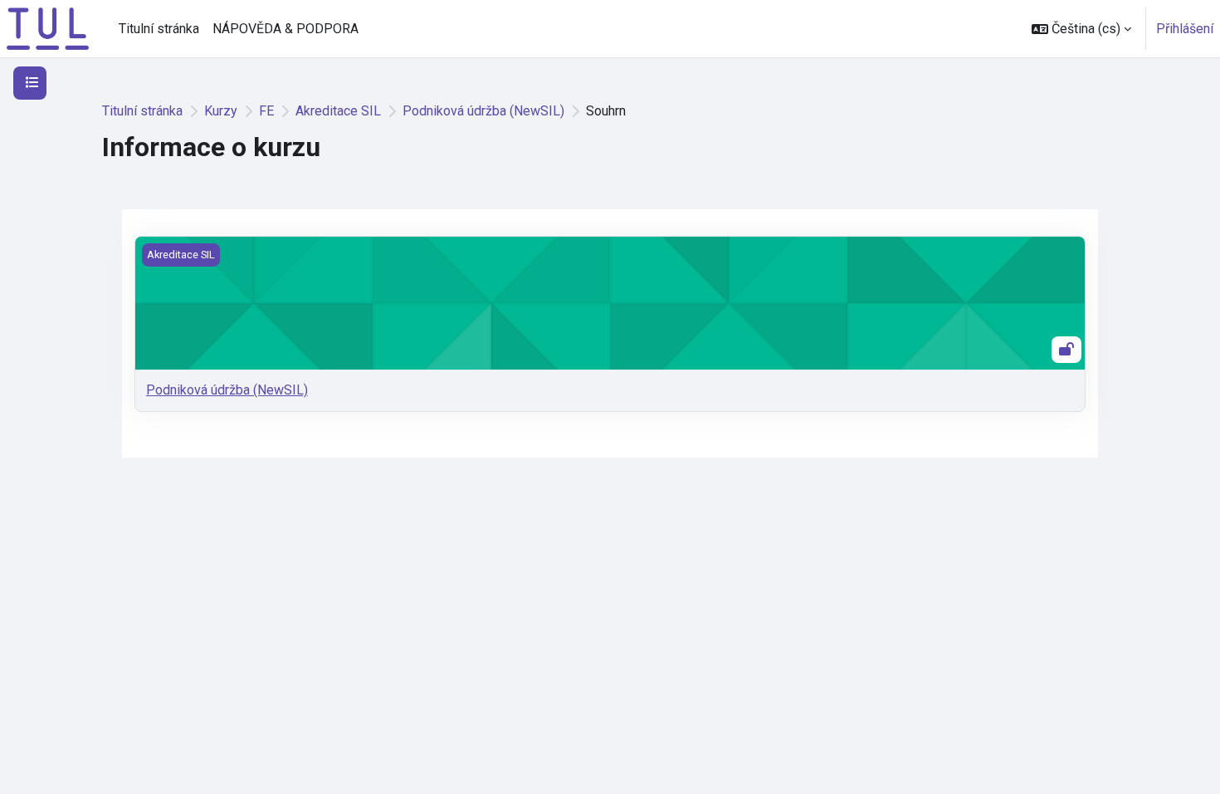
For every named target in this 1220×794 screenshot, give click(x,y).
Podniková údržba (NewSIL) (483, 111)
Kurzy (220, 111)
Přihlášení (1184, 29)
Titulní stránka (142, 111)
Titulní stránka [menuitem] (159, 29)
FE (266, 111)
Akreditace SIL (338, 111)
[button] (1081, 28)
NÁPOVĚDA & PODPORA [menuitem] (285, 29)
